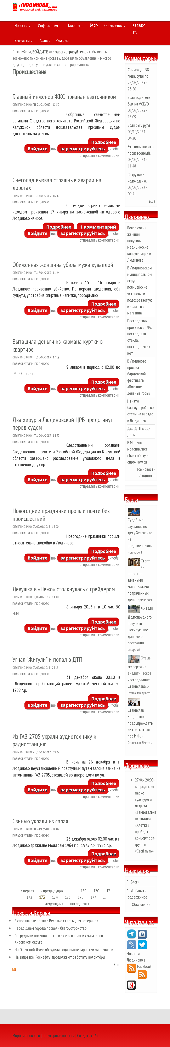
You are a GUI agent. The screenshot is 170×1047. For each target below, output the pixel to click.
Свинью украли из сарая (40, 821)
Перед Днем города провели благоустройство (50, 928)
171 (109, 891)
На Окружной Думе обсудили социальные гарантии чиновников (64, 949)
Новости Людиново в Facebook (139, 960)
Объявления (112, 26)
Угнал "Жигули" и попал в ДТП (47, 659)
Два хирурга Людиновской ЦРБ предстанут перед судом (62, 423)
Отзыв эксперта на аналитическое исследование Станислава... (139, 672)
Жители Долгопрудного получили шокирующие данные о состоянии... (140, 625)
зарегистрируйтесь (83, 149)
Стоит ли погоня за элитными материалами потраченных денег (139, 580)
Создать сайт (87, 1035)
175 (67, 897)
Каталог (138, 25)
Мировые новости (26, 1035)
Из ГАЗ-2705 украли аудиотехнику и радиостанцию (54, 740)
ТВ (134, 33)
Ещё (117, 964)
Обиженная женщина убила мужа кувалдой (62, 264)
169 (83, 891)
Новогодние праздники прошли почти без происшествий (61, 514)
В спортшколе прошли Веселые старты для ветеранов (56, 921)
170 (96, 891)
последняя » (79, 904)
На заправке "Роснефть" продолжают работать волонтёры (60, 957)
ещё (152, 201)
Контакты (21, 41)
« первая (27, 891)
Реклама (62, 40)
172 (29, 897)
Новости (20, 26)
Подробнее (105, 143)
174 (55, 897)
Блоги (94, 25)
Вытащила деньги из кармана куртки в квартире (57, 345)
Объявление (141, 904)
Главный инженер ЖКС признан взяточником (64, 96)
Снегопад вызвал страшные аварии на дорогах (56, 184)
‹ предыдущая (52, 891)
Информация (47, 26)
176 (80, 897)
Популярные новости (58, 1035)
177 (93, 897)
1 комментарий (98, 227)
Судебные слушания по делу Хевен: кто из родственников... (140, 532)
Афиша (45, 40)
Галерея (73, 26)
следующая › (53, 904)
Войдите (37, 149)
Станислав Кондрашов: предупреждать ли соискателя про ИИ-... (140, 723)
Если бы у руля (139, 125)
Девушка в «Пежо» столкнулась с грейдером (63, 589)
